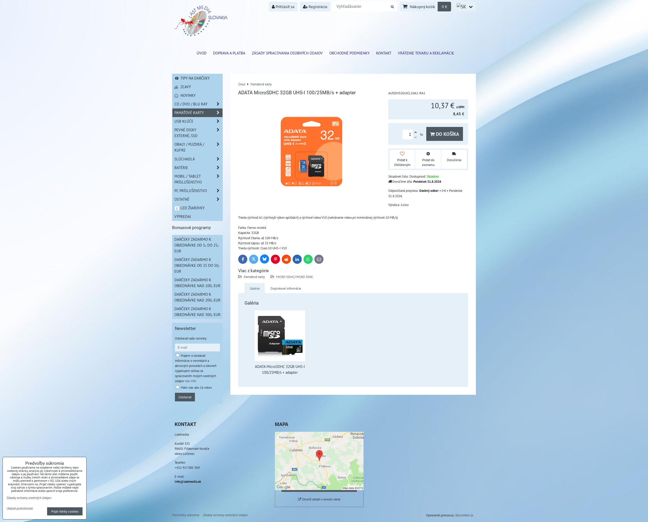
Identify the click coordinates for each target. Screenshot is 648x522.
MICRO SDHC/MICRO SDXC (294, 276)
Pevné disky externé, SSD (185, 132)
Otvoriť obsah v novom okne (320, 499)
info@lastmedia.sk (188, 481)
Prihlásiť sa (284, 6)
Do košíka (447, 134)
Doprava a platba (229, 52)
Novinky (187, 95)
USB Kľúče (183, 121)
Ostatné (181, 199)
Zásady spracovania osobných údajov (287, 52)
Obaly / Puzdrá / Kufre (189, 147)
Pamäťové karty (254, 276)
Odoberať (184, 397)
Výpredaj (182, 216)
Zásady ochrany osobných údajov (225, 515)
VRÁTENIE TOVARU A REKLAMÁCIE (426, 52)
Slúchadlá (184, 158)
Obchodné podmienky (349, 52)
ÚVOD (202, 52)
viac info (190, 381)
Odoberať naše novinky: (191, 338)
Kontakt (383, 52)
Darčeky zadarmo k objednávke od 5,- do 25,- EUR (196, 245)
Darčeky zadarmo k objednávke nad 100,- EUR (197, 282)
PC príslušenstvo (190, 190)
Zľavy (185, 86)
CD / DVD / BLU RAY (190, 103)
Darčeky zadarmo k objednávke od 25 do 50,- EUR (197, 265)
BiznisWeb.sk (464, 515)
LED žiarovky (192, 207)
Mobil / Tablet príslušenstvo (188, 179)
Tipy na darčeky (194, 78)
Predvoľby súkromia (185, 515)
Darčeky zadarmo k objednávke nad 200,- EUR (197, 297)
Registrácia (317, 6)
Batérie (181, 167)
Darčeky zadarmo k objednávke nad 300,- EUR (197, 311)
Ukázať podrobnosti (20, 508)
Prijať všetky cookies (64, 511)
